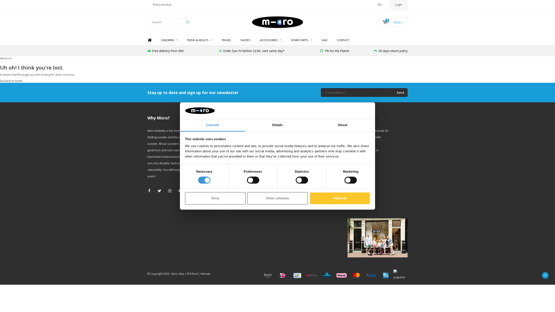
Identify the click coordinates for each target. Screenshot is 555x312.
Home (149, 40)
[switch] (253, 180)
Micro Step (177, 274)
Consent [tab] (212, 125)
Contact (343, 40)
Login (398, 4)
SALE (324, 40)
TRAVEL (226, 40)
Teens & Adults (198, 40)
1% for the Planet (337, 51)
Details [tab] (277, 125)
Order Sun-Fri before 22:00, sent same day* (253, 51)
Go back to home (11, 81)
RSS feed (192, 274)
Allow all (339, 198)
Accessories (269, 40)
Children (167, 40)
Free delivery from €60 (168, 51)
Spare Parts (299, 40)
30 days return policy (393, 51)
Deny (215, 198)
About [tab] (342, 125)
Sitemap (205, 274)
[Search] (187, 22)
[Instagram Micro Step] (170, 191)
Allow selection (277, 198)
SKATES (245, 40)
